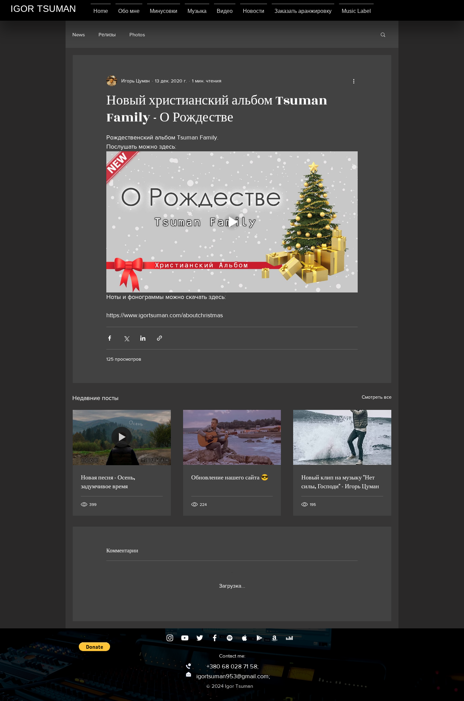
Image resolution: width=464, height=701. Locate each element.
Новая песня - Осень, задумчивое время (108, 482)
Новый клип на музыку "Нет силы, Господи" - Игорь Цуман (340, 482)
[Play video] (232, 221)
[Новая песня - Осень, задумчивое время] (122, 437)
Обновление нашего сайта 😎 (229, 477)
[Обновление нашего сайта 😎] (232, 437)
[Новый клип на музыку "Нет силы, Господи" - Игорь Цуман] (342, 437)
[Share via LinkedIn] (143, 338)
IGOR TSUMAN (43, 9)
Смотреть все (377, 397)
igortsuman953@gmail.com (232, 676)
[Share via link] (159, 338)
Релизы (107, 34)
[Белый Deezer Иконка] (289, 637)
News (78, 34)
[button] (383, 34)
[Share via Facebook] (109, 338)
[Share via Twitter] (126, 338)
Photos (137, 34)
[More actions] (354, 81)
